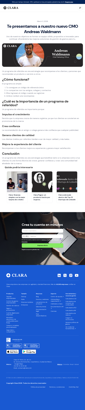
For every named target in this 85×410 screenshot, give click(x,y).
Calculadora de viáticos (71, 314)
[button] (80, 8)
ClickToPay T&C (74, 387)
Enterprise (24, 305)
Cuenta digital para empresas (12, 314)
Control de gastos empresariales (12, 302)
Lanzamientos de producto (41, 303)
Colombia (66, 364)
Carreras (53, 311)
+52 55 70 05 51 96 (20, 366)
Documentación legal (41, 310)
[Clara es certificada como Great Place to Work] (8, 340)
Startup (23, 296)
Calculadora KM (71, 310)
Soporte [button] (53, 294)
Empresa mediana (27, 302)
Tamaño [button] (24, 294)
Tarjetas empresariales (11, 297)
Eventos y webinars (42, 299)
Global (76, 364)
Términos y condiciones (57, 387)
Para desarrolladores (41, 315)
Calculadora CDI (71, 299)
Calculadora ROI (71, 308)
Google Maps (18, 364)
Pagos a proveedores (10, 309)
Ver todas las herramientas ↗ (71, 328)
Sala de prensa (41, 307)
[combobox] (26, 236)
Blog (37, 296)
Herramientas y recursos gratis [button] (71, 295)
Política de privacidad (38, 387)
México (59, 364)
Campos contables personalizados (12, 326)
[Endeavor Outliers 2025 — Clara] (17, 340)
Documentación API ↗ (57, 307)
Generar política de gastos (72, 323)
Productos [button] (9, 294)
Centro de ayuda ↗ (57, 296)
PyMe (23, 299)
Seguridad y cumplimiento (10, 331)
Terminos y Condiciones (47, 239)
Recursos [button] (39, 294)
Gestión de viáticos (12, 305)
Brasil (72, 364)
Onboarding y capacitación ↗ (56, 300)
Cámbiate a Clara (56, 304)
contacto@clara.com (25, 368)
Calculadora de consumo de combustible (71, 303)
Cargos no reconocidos (70, 318)
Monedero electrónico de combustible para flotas (12, 320)
